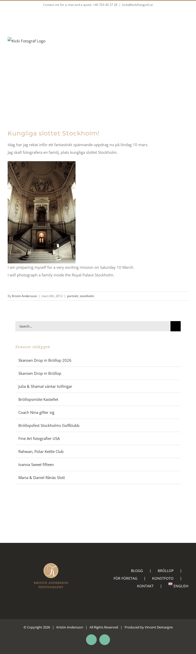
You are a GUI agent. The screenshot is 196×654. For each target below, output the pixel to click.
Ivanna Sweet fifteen (36, 464)
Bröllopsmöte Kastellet (38, 399)
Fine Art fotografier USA (39, 438)
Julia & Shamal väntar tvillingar (45, 386)
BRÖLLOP (166, 570)
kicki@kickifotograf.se (137, 5)
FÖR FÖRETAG (125, 578)
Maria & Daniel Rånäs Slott (41, 477)
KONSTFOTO (163, 578)
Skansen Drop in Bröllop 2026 (44, 360)
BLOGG (137, 570)
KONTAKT (145, 585)
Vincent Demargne (159, 627)
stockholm (87, 296)
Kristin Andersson (24, 296)
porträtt (72, 296)
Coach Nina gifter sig (36, 412)
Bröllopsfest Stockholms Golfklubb (48, 425)
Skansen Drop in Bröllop (39, 373)
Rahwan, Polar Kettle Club (41, 451)
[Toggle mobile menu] (186, 52)
